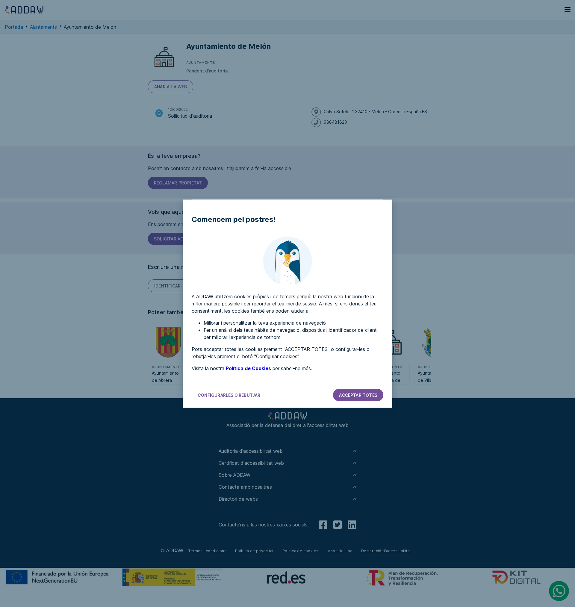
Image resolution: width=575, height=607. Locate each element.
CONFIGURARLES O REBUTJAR (229, 394)
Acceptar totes (358, 394)
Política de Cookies (248, 368)
